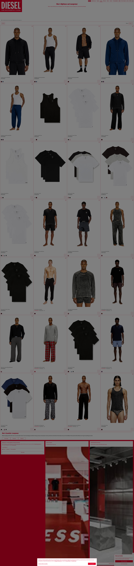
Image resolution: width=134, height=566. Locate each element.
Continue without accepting (42, 563)
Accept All (92, 563)
